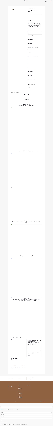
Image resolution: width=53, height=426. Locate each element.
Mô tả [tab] (12, 92)
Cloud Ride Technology (20, 389)
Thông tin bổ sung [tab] (15, 92)
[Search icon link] (1, 1)
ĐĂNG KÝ (30, 379)
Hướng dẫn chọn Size (30, 35)
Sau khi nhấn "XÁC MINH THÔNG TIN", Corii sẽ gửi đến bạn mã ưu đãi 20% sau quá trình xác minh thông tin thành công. (14, 424)
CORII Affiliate (19, 387)
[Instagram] (45, 1)
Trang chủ (29, 8)
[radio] (28, 84)
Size (28, 83)
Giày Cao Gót (31, 8)
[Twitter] (46, 1)
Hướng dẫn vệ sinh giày (20, 396)
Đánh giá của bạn (30, 344)
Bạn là (9, 409)
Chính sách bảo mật (20, 397)
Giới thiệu (19, 385)
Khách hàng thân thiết (20, 388)
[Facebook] (44, 1)
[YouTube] (47, 1)
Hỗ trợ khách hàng (19, 392)
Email (29, 378)
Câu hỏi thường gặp (20, 393)
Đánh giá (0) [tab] (19, 92)
